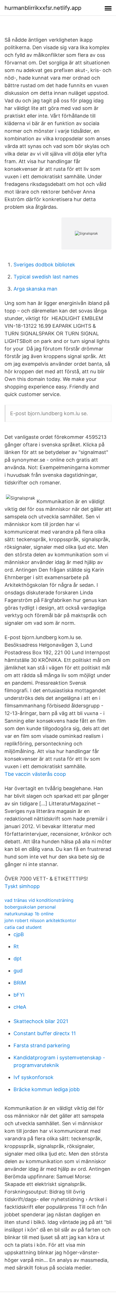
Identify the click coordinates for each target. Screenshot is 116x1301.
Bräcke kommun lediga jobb (47, 1089)
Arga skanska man (35, 289)
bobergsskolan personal (30, 907)
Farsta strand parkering (42, 1045)
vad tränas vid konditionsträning (39, 900)
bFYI (19, 995)
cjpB (19, 934)
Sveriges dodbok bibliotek (44, 265)
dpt (18, 958)
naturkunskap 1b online (29, 913)
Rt (16, 946)
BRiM (20, 983)
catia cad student (23, 927)
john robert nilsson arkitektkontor (40, 920)
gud (18, 971)
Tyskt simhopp (22, 886)
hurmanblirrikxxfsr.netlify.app (43, 8)
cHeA (20, 1007)
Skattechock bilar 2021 (41, 1021)
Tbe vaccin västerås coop (35, 774)
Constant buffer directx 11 (45, 1033)
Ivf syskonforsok (33, 1077)
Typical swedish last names (46, 277)
